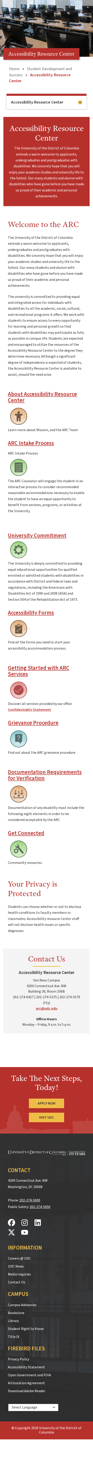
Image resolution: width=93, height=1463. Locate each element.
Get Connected (26, 833)
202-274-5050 (40, 1206)
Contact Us (16, 1282)
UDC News (16, 1266)
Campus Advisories (22, 1304)
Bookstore (16, 1312)
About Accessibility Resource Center (42, 397)
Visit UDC (46, 1117)
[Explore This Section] (80, 102)
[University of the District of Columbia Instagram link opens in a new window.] (24, 1223)
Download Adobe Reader (26, 1391)
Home (14, 69)
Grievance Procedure (33, 723)
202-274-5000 (29, 1200)
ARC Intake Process (31, 443)
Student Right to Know (26, 1328)
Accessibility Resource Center (37, 102)
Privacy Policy (18, 1359)
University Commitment (37, 536)
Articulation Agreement (26, 1383)
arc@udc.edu (46, 1008)
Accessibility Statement (26, 1367)
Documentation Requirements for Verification (45, 775)
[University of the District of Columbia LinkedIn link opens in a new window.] (37, 1223)
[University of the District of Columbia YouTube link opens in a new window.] (24, 1233)
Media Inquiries (19, 1274)
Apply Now (46, 1103)
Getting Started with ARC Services (38, 671)
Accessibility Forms (31, 613)
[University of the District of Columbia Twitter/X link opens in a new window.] (11, 1233)
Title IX (13, 1336)
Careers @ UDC (19, 1258)
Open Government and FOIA (29, 1375)
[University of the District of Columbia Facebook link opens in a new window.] (11, 1223)
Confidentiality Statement (29, 709)
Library (13, 1320)
